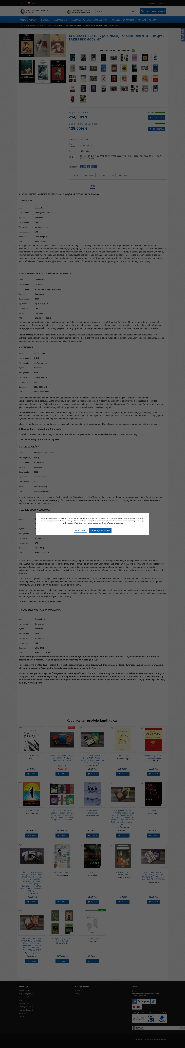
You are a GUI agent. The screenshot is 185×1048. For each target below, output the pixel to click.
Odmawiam (80, 530)
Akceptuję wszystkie (100, 530)
